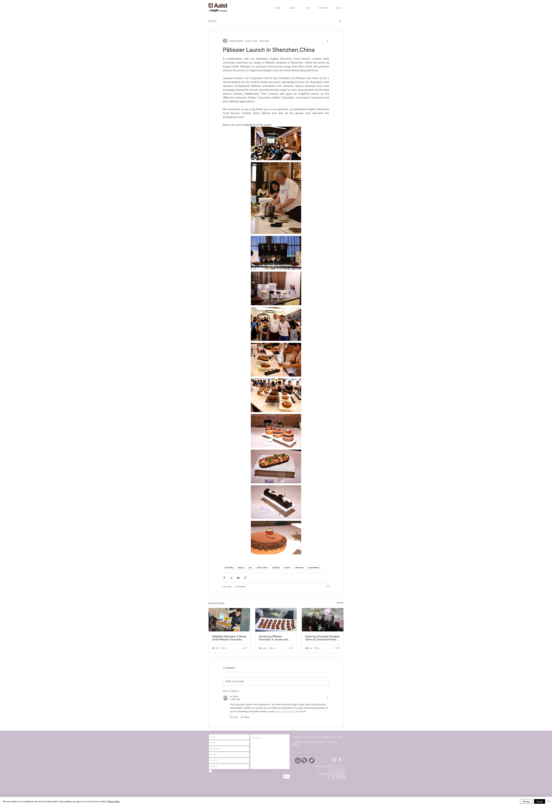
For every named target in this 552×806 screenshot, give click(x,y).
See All (340, 602)
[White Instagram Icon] (334, 759)
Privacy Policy (113, 801)
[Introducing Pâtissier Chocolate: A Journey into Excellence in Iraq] (276, 619)
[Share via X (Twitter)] (231, 577)
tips (250, 567)
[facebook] (340, 759)
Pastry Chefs (262, 567)
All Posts (212, 21)
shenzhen (299, 567)
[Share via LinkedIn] (238, 577)
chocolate (229, 567)
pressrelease (313, 567)
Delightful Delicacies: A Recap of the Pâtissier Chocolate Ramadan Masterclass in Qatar (229, 638)
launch (287, 567)
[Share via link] (245, 577)
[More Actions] (327, 697)
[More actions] (327, 41)
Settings (526, 801)
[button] (340, 21)
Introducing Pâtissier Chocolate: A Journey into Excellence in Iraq (273, 638)
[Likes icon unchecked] (231, 717)
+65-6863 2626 (338, 776)
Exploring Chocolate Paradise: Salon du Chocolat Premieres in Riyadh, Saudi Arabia (322, 638)
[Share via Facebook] (224, 577)
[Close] (548, 801)
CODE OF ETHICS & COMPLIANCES (309, 742)
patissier (276, 567)
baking (241, 567)
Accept (539, 801)
